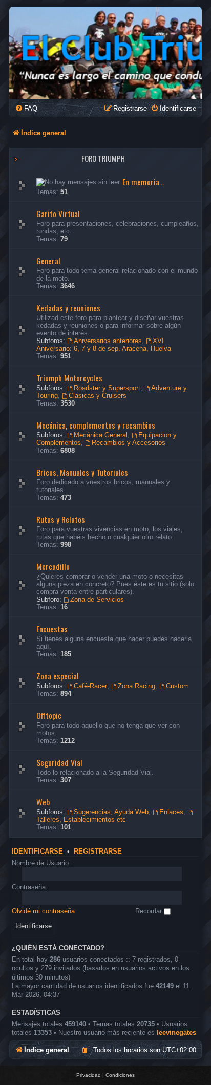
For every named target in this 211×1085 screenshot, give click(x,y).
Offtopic (48, 715)
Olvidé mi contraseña (43, 911)
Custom (177, 686)
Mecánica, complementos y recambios (95, 425)
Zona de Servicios (97, 599)
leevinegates (176, 1032)
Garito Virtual (58, 213)
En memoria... (143, 182)
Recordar (149, 911)
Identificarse (37, 851)
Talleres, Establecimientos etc (81, 819)
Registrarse (98, 851)
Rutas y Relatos (60, 519)
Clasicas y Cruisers (97, 395)
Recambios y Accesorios (128, 442)
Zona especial (57, 676)
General (48, 260)
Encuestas (52, 629)
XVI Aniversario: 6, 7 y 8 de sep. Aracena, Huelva (103, 344)
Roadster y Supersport (107, 388)
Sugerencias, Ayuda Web (111, 812)
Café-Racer (90, 686)
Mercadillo (53, 566)
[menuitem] (26, 108)
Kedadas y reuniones (68, 308)
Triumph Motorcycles (69, 378)
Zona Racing (136, 686)
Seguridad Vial (59, 762)
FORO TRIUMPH (103, 158)
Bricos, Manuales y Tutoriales (82, 472)
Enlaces (171, 812)
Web (43, 802)
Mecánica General (101, 435)
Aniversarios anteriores (108, 341)
